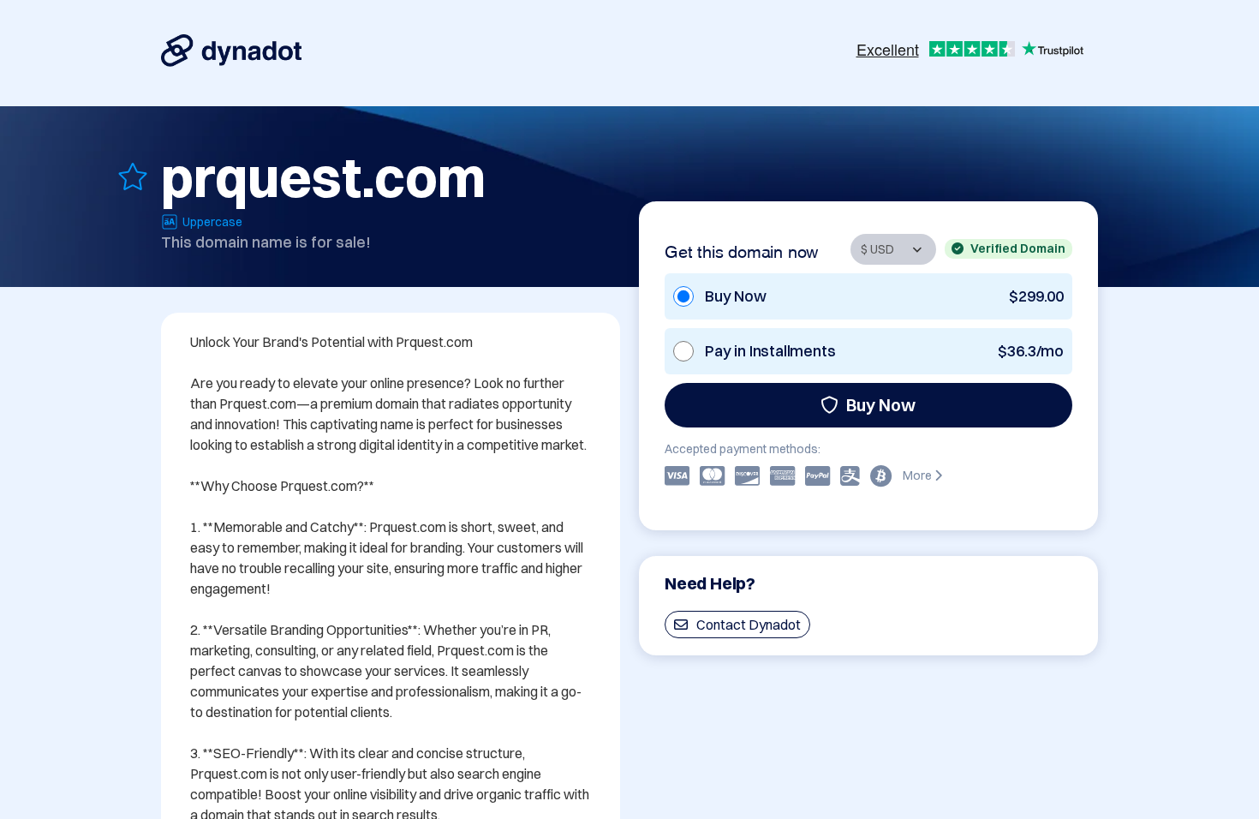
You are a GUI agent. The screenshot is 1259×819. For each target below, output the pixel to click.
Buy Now (881, 404)
